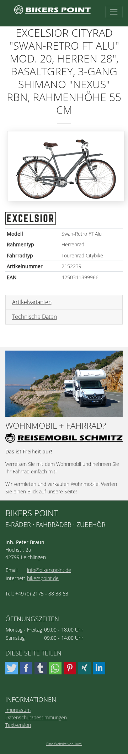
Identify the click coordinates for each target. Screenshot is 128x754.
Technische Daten (34, 317)
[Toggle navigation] (114, 12)
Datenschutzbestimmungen (36, 717)
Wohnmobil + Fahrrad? (55, 426)
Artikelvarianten (32, 302)
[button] (11, 668)
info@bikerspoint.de (49, 570)
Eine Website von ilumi (64, 743)
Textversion (18, 725)
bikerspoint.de (43, 578)
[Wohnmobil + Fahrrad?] (64, 384)
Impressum (18, 710)
